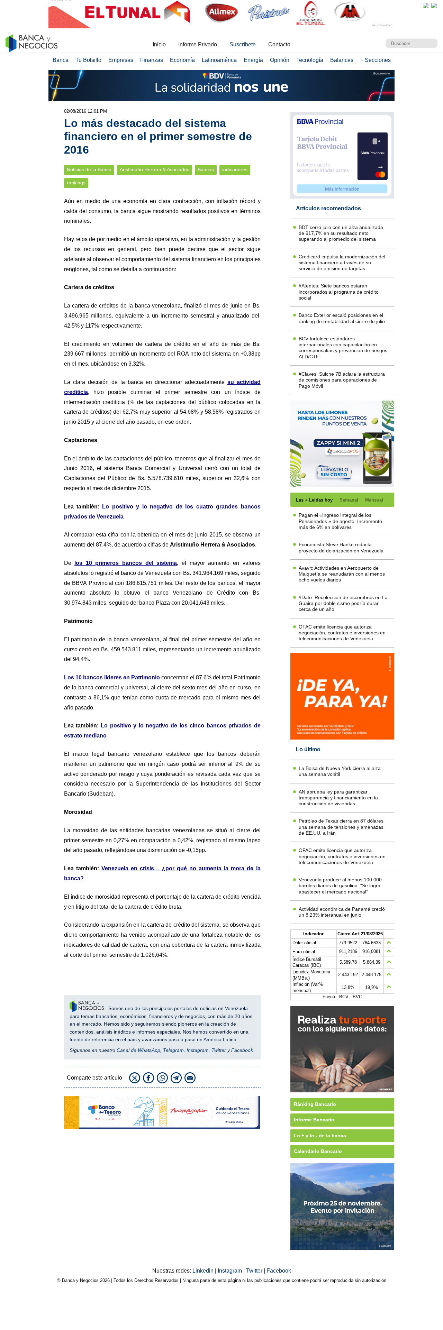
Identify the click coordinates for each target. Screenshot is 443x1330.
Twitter (218, 1050)
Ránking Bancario (315, 1104)
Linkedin (203, 1271)
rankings (76, 182)
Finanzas (151, 60)
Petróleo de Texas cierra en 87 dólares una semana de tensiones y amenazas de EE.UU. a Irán (341, 827)
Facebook (242, 1050)
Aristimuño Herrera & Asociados (154, 169)
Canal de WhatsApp (138, 1050)
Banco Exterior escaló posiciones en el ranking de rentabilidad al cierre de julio (342, 318)
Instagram (198, 1050)
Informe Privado (197, 44)
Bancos (206, 169)
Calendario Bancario (318, 1151)
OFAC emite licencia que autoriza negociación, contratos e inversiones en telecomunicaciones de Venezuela (342, 633)
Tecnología (309, 60)
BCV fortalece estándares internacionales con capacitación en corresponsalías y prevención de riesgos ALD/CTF (343, 347)
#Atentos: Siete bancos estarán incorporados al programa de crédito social (339, 292)
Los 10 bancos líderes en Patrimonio (112, 677)
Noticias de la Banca (89, 169)
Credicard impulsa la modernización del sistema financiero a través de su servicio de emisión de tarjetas (342, 263)
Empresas (120, 60)
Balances (341, 60)
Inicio (159, 44)
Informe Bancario (314, 1119)
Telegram (173, 1050)
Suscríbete (242, 44)
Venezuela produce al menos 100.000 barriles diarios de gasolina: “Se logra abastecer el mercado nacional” (340, 886)
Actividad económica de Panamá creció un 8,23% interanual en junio (342, 912)
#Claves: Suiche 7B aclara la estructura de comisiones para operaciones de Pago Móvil (342, 380)
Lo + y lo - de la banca (320, 1135)
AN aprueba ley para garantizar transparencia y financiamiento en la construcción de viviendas (338, 798)
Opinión (279, 60)
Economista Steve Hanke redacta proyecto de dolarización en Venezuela (341, 547)
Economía (182, 60)
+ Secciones (375, 60)
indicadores (234, 169)
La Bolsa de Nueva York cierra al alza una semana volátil (340, 771)
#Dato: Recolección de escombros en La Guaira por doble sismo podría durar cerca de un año (343, 603)
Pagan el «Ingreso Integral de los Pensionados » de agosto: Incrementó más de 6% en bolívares (340, 521)
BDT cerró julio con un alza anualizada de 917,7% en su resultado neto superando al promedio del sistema (341, 233)
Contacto (279, 44)
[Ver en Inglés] (425, 5)
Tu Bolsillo (88, 60)
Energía (253, 60)
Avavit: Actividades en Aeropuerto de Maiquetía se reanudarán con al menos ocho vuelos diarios (342, 574)
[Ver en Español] (434, 5)
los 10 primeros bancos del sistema (125, 563)
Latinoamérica (219, 60)
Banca (61, 60)
